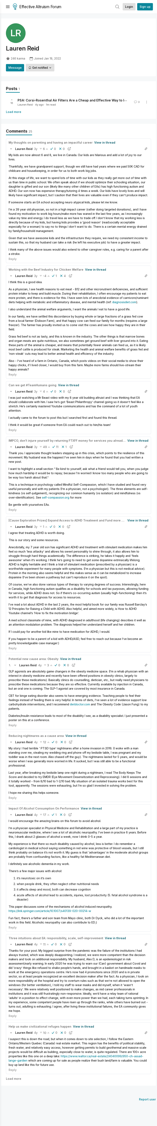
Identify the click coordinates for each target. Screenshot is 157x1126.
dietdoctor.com (80, 704)
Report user (147, 1099)
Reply (13, 259)
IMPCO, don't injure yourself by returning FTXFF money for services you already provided (73, 440)
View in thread (104, 142)
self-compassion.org (55, 497)
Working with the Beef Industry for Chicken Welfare (46, 269)
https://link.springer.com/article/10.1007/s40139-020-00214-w (50, 911)
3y (35, 149)
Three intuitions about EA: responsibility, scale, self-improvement (56, 938)
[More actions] (147, 102)
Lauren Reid (25, 104)
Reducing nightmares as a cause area (36, 736)
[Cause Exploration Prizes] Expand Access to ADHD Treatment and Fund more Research (72, 520)
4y (40, 665)
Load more (13, 112)
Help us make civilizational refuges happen (40, 1026)
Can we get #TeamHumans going (32, 385)
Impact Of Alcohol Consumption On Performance (44, 808)
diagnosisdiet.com (124, 302)
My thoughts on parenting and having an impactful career (51, 142)
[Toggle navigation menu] (7, 6)
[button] (11, 148)
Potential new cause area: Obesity (33, 659)
